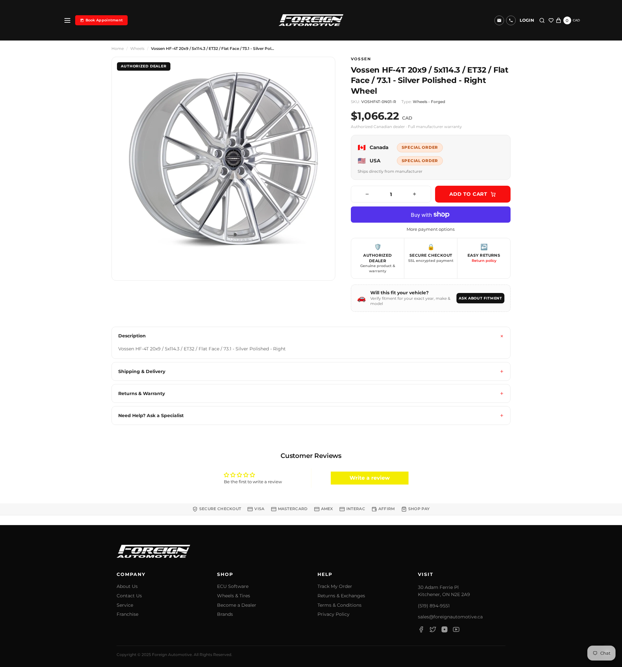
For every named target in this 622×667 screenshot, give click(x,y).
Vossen (361, 59)
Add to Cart (468, 194)
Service (125, 605)
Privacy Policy (333, 614)
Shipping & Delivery (141, 371)
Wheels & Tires (233, 596)
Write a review (370, 478)
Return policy (484, 260)
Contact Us (129, 596)
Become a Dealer (236, 605)
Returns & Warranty (141, 393)
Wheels (137, 48)
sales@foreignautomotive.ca (450, 617)
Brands (225, 614)
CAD (576, 20)
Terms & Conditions (339, 605)
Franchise (127, 614)
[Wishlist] (551, 20)
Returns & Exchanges (341, 596)
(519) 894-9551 (434, 606)
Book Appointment (104, 20)
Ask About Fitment (480, 298)
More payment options (431, 229)
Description (132, 336)
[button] (511, 20)
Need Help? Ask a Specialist (151, 415)
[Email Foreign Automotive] (499, 20)
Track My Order (334, 586)
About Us (127, 586)
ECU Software (232, 586)
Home (117, 48)
